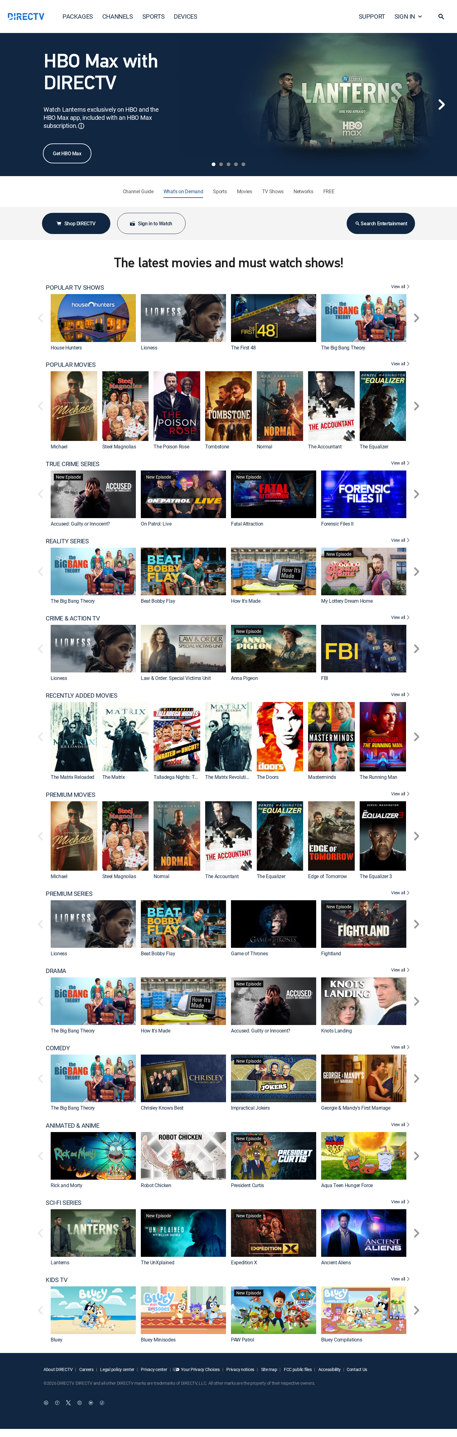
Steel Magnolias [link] (119, 446)
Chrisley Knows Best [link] (162, 1108)
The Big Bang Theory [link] (343, 347)
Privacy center (153, 1369)
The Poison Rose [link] (171, 446)
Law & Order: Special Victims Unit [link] (175, 678)
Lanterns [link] (60, 1262)
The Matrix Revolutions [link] (229, 777)
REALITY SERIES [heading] (67, 541)
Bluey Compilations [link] (341, 1339)
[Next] (441, 104)
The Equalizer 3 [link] (376, 876)
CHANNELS (117, 16)
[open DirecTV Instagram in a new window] (79, 1403)
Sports (220, 191)
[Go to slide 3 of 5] (228, 164)
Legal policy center (116, 1369)
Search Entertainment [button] (384, 223)
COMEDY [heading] (58, 1048)
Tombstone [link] (217, 446)
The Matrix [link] (113, 777)
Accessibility (329, 1369)
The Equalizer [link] (374, 446)
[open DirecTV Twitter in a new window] (68, 1403)
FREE (329, 191)
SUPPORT (372, 16)
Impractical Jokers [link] (250, 1108)
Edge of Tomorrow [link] (327, 876)
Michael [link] (59, 446)
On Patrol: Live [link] (156, 523)
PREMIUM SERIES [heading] (69, 894)
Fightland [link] (331, 953)
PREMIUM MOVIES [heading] (70, 795)
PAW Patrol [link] (242, 1339)
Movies (244, 191)
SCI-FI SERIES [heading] (63, 1203)
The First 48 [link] (243, 347)
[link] (93, 318)
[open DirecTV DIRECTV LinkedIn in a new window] (46, 1403)
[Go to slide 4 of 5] (236, 164)
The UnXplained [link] (157, 1262)
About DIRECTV (58, 1369)
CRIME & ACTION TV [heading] (73, 618)
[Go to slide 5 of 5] (243, 164)
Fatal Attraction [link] (247, 523)
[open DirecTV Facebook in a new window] (57, 1403)
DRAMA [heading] (56, 971)
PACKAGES (77, 16)
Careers (86, 1369)
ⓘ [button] (81, 126)
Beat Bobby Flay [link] (158, 600)
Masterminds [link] (322, 777)
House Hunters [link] (66, 347)
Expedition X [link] (244, 1262)
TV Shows (273, 191)
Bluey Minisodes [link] (158, 1339)
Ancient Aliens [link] (336, 1262)
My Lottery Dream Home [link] (346, 600)
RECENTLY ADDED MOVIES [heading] (82, 695)
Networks (303, 191)
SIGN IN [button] (405, 16)
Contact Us (357, 1369)
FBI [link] (324, 678)
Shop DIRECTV (79, 223)
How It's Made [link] (246, 600)
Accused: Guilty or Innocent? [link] (80, 523)
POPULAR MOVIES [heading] (70, 365)
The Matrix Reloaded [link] (72, 777)
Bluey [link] (56, 1339)
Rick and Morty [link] (66, 1185)
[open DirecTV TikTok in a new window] (101, 1403)
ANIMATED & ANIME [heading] (72, 1125)
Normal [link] (264, 446)
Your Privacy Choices (200, 1369)
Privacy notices (240, 1369)
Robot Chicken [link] (156, 1185)
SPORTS (153, 16)
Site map (268, 1369)
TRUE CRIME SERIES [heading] (72, 464)
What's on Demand (183, 191)
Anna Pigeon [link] (244, 678)
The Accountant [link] (325, 446)
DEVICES (185, 16)
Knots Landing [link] (336, 1030)
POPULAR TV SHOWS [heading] (75, 287)
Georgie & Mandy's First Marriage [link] (355, 1108)
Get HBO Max (67, 153)
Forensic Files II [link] (337, 523)
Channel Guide (138, 191)
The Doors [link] (268, 777)
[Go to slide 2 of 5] (221, 164)
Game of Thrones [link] (249, 953)
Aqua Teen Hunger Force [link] (347, 1185)
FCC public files (297, 1369)
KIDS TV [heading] (56, 1280)
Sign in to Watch (155, 223)
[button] (441, 16)
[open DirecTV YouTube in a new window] (90, 1403)
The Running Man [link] (378, 777)
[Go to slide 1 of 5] (213, 164)
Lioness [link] (149, 347)
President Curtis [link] (247, 1185)
